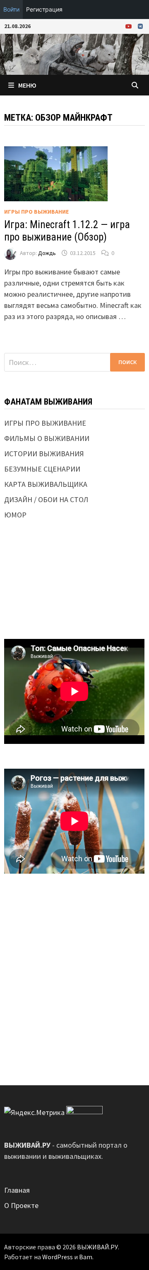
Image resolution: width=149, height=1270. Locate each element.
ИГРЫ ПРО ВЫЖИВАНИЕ (36, 211)
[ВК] (140, 26)
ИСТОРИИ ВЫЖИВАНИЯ (44, 453)
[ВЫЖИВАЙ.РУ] (74, 53)
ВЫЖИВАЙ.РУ (97, 1247)
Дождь (47, 253)
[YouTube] (129, 26)
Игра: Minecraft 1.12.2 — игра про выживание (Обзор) (67, 231)
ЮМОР (15, 514)
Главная (17, 1190)
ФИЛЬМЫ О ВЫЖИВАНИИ (46, 438)
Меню (27, 85)
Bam (85, 1257)
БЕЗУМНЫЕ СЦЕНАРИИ (42, 469)
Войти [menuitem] (11, 9)
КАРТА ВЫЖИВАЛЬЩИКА (45, 484)
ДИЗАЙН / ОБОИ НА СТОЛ (46, 499)
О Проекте (21, 1205)
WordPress (57, 1257)
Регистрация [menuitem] (44, 9)
